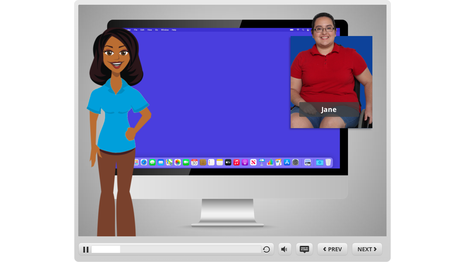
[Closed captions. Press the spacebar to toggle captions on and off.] (304, 249)
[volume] (284, 249)
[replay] (267, 249)
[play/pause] (84, 249)
